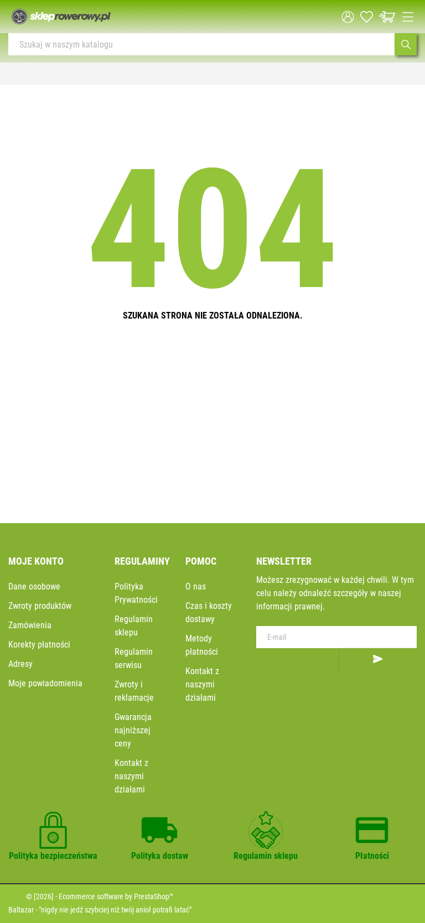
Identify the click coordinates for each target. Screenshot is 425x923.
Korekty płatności (39, 644)
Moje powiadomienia (45, 683)
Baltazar (21, 909)
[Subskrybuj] (378, 659)
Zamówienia (29, 625)
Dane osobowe (34, 586)
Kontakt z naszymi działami (131, 776)
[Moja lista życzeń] (366, 17)
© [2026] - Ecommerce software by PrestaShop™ (100, 896)
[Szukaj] (406, 44)
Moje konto (36, 561)
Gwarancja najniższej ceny (133, 730)
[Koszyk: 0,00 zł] (387, 17)
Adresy (20, 664)
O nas (195, 586)
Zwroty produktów (39, 606)
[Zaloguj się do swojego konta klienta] (348, 17)
